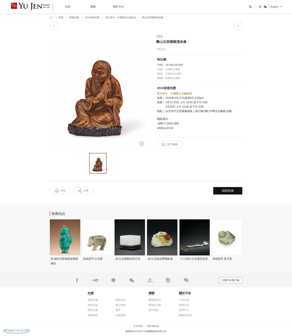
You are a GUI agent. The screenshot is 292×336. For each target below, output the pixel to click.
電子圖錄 (172, 144)
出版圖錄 (121, 315)
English (274, 6)
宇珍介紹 (184, 299)
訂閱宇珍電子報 (230, 280)
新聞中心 (184, 310)
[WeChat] (264, 6)
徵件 (118, 310)
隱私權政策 (153, 326)
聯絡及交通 (185, 315)
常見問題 (138, 326)
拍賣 (61, 17)
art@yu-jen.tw (165, 127)
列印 (63, 190)
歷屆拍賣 (74, 17)
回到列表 (228, 190)
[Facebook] (259, 6)
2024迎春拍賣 (92, 17)
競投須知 (93, 305)
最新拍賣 (93, 299)
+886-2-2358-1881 (168, 123)
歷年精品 (154, 310)
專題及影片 (155, 299)
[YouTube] (95, 280)
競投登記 (121, 299)
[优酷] (150, 280)
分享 (86, 190)
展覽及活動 (155, 305)
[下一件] (238, 25)
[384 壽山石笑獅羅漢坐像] (98, 163)
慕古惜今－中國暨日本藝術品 (120, 17)
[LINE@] (113, 280)
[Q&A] (186, 280)
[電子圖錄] (168, 280)
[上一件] (54, 25)
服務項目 (184, 305)
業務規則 (93, 315)
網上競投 (121, 305)
